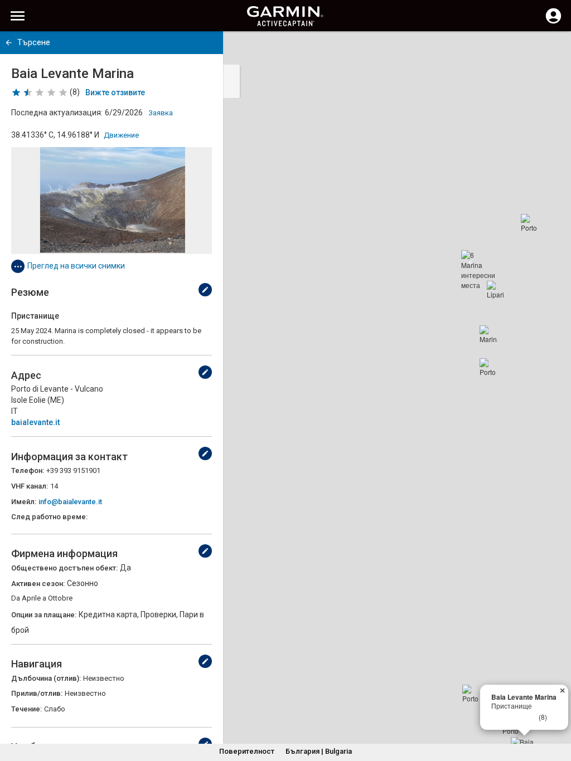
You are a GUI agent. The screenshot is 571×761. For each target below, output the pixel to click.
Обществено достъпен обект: (64, 568)
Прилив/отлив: (36, 693)
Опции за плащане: (43, 615)
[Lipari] (496, 290)
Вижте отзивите (115, 92)
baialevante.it (35, 422)
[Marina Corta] (488, 334)
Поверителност (246, 751)
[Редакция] (205, 289)
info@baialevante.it (70, 501)
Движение (121, 135)
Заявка (160, 113)
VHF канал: (29, 486)
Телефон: (27, 470)
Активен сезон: (38, 583)
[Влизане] (553, 22)
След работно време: (49, 517)
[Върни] (8, 42)
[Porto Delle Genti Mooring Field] (488, 367)
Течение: (26, 709)
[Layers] (552, 50)
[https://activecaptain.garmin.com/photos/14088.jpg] (111, 200)
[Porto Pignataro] (530, 223)
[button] (557, 710)
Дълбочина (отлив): (46, 678)
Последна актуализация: (57, 112)
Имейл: (23, 501)
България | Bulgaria (319, 751)
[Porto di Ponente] (471, 694)
